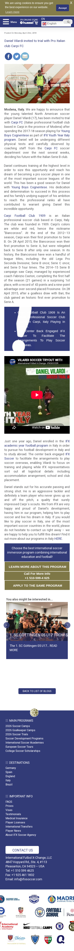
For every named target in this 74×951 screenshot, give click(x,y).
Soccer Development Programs (24, 738)
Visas (9, 810)
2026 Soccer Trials (17, 734)
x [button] (71, 2)
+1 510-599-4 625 (37, 578)
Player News (13, 830)
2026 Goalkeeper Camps (20, 730)
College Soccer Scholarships (23, 751)
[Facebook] (8, 56)
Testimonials (13, 814)
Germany (11, 768)
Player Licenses (15, 822)
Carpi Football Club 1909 (24, 215)
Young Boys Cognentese (29, 187)
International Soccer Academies (25, 742)
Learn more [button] (12, 12)
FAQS (9, 801)
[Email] (25, 56)
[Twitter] (17, 56)
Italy (8, 780)
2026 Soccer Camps (18, 726)
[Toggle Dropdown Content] (67, 21)
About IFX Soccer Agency (21, 835)
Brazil (9, 784)
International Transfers (19, 826)
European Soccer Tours (19, 746)
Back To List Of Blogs (37, 691)
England (10, 776)
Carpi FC (17, 122)
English (51, 23)
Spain (9, 772)
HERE (58, 538)
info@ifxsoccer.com (28, 879)
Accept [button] (63, 8)
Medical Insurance (17, 818)
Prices (9, 806)
